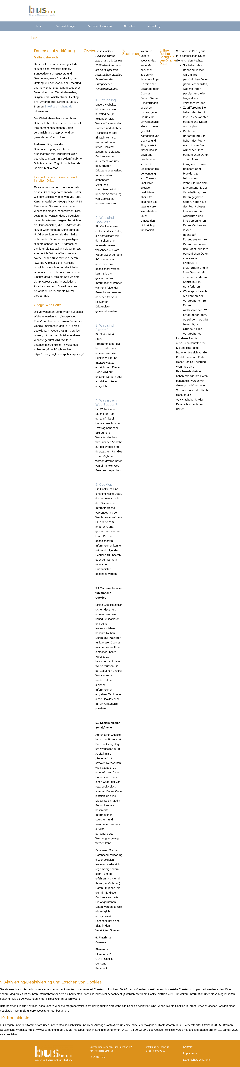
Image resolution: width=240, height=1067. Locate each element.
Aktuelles (129, 26)
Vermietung (154, 26)
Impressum (190, 1053)
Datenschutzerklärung (194, 1059)
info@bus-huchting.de (58, 106)
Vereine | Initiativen (100, 26)
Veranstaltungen (66, 26)
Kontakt (187, 1046)
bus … (40, 26)
